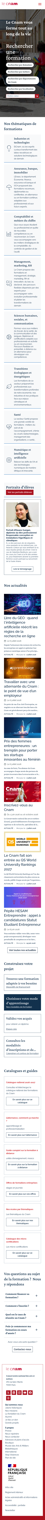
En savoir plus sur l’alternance (22, 1135)
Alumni (8, 1417)
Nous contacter (12, 1437)
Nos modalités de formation (19, 1007)
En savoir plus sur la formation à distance (22, 1166)
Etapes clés (11, 1029)
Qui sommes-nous (14, 1405)
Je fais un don (11, 1420)
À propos (9, 1428)
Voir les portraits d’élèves (20, 492)
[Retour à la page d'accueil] (10, 3)
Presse (8, 1431)
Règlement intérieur (14, 1492)
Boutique (9, 1443)
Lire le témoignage (22, 569)
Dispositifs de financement (18, 987)
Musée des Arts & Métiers (17, 1446)
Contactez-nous (22, 1349)
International (10, 1452)
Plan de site (10, 1458)
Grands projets (12, 1423)
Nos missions (11, 1411)
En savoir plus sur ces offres (22, 1194)
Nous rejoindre (12, 1434)
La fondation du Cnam (15, 1414)
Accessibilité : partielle (15, 1505)
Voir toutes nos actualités (22, 950)
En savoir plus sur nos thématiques (22, 1222)
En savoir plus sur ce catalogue (22, 1101)
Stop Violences (12, 1455)
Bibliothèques (11, 1449)
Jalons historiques (13, 1408)
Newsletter (10, 1510)
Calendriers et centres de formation (22, 1053)
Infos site (9, 1487)
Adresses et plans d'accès (17, 1440)
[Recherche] (37, 96)
